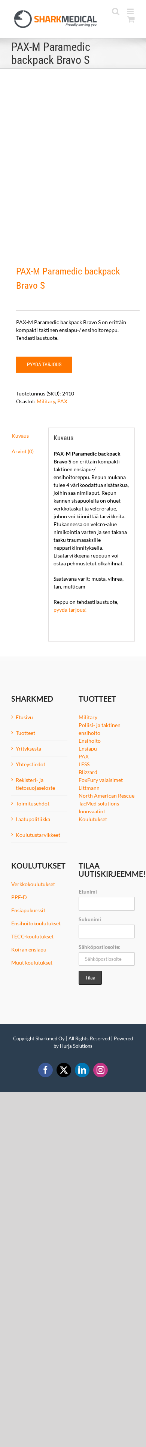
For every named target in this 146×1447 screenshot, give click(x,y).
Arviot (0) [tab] (23, 451)
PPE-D (19, 897)
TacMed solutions (99, 803)
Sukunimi (90, 919)
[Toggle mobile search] (115, 11)
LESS (84, 764)
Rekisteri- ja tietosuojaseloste (35, 784)
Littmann (89, 788)
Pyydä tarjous (44, 364)
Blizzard (88, 772)
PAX (62, 401)
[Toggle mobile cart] (131, 19)
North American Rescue (106, 795)
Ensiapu (88, 748)
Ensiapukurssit (28, 910)
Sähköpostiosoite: (100, 947)
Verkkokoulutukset (33, 884)
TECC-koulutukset (32, 936)
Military (46, 401)
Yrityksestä (28, 748)
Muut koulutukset (31, 962)
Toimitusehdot (32, 803)
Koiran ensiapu (28, 949)
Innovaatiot (92, 811)
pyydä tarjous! (70, 609)
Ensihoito (90, 741)
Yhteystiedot (30, 764)
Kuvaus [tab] (20, 435)
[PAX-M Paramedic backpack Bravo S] (73, 167)
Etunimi (88, 891)
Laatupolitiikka (33, 819)
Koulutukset (93, 819)
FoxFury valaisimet (101, 780)
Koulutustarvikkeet (38, 835)
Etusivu (24, 717)
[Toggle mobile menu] (131, 11)
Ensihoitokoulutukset (36, 923)
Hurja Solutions (76, 1046)
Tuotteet (25, 733)
